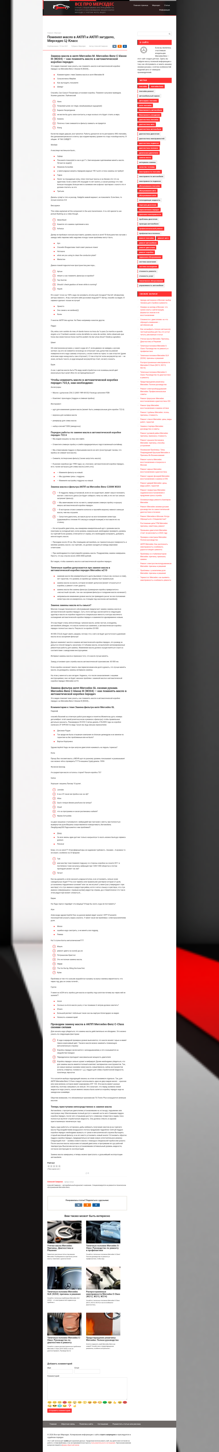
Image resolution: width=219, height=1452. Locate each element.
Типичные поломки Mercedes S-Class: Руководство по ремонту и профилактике (102, 1248)
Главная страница (141, 5)
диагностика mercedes (148, 119)
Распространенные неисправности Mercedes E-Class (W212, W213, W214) (103, 1294)
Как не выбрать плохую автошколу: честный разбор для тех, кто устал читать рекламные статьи (155, 332)
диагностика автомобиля (150, 129)
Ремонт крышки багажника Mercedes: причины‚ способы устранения (152, 443)
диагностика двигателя (149, 134)
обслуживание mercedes (149, 186)
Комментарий (53, 1376)
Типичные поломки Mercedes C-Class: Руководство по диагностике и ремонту (64, 1340)
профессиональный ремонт (151, 228)
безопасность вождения (149, 115)
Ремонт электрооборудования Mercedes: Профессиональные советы (153, 391)
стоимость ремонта (147, 271)
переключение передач (149, 210)
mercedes (143, 86)
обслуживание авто (147, 191)
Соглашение (103, 1424)
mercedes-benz (157, 86)
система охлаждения (148, 266)
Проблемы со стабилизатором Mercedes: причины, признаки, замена (153, 556)
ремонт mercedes (146, 238)
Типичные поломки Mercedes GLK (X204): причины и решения (64, 1292)
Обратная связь (68, 1424)
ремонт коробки (146, 252)
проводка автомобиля (148, 224)
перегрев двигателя (147, 205)
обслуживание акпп (147, 195)
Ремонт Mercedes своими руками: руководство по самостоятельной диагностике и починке (154, 509)
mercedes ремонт (146, 91)
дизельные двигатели (148, 153)
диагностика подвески (149, 143)
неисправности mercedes (149, 172)
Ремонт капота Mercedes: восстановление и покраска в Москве (153, 462)
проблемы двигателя (148, 219)
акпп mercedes (145, 105)
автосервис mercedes (148, 101)
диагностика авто (146, 124)
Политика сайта (86, 1424)
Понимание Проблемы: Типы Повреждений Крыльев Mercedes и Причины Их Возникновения (155, 452)
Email (76, 1368)
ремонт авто (163, 238)
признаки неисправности (150, 214)
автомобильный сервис (149, 96)
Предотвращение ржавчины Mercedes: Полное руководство (102, 1338)
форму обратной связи (70, 1445)
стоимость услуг (146, 276)
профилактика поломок (149, 233)
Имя (49, 1368)
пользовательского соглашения (103, 1443)
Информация (164, 10)
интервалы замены (147, 162)
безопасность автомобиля (150, 110)
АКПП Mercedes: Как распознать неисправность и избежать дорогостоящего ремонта (154, 547)
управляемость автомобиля (151, 285)
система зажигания (147, 262)
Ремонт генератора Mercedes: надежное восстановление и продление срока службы (153, 493)
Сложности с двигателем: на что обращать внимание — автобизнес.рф (154, 322)
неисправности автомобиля (151, 176)
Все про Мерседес (94, 4)
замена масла (145, 157)
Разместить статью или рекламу (127, 1424)
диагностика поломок (148, 148)
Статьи (167, 5)
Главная (53, 1424)
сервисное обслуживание (150, 257)
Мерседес (156, 5)
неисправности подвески (150, 181)
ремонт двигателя (147, 247)
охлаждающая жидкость (149, 200)
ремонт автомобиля (147, 243)
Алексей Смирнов (55, 1182)
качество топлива (147, 167)
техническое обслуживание (151, 281)
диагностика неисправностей (151, 138)
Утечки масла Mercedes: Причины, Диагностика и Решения (60, 1248)
